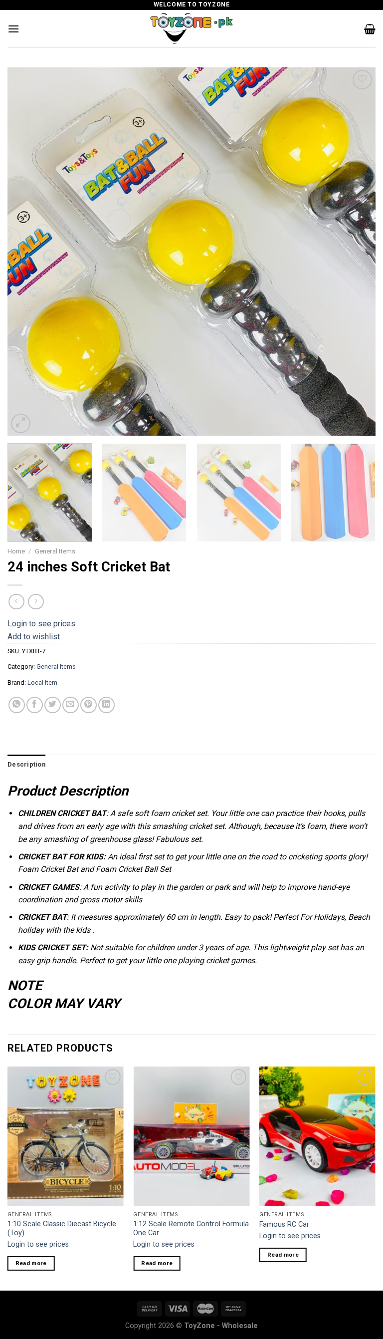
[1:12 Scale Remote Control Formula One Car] (191, 1136)
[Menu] (13, 28)
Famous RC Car (284, 1224)
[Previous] (27, 251)
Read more (31, 1263)
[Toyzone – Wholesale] (191, 28)
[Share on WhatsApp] (16, 705)
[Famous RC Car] (317, 1136)
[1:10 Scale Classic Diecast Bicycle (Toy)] (65, 1136)
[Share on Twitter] (52, 705)
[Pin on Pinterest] (88, 705)
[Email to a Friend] (70, 705)
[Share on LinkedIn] (106, 705)
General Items (55, 551)
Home (16, 551)
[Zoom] (20, 423)
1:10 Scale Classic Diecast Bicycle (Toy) (61, 1229)
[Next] (356, 251)
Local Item (42, 682)
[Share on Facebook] (34, 705)
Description (26, 764)
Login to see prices (41, 623)
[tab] (26, 765)
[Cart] (370, 29)
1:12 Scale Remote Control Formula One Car (191, 1229)
